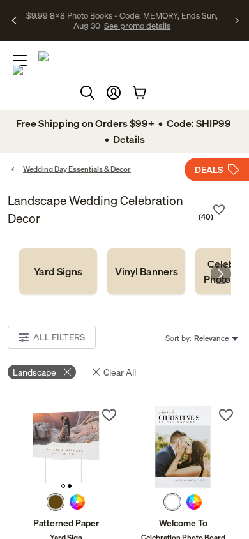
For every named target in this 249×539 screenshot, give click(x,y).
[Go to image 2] (70, 486)
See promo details (137, 25)
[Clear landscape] (67, 372)
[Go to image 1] (63, 486)
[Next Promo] (237, 20)
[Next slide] (221, 274)
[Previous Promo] (14, 20)
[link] (58, 271)
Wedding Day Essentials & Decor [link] (77, 169)
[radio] (55, 502)
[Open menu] (20, 60)
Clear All (119, 372)
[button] (114, 93)
